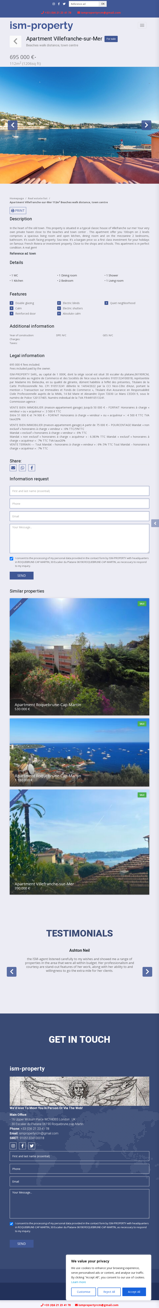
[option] (79, 125)
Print (19, 210)
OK (103, 3)
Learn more (78, 1282)
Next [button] (146, 125)
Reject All (109, 1292)
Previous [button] (12, 125)
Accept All (134, 1292)
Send (21, 575)
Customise (83, 1292)
